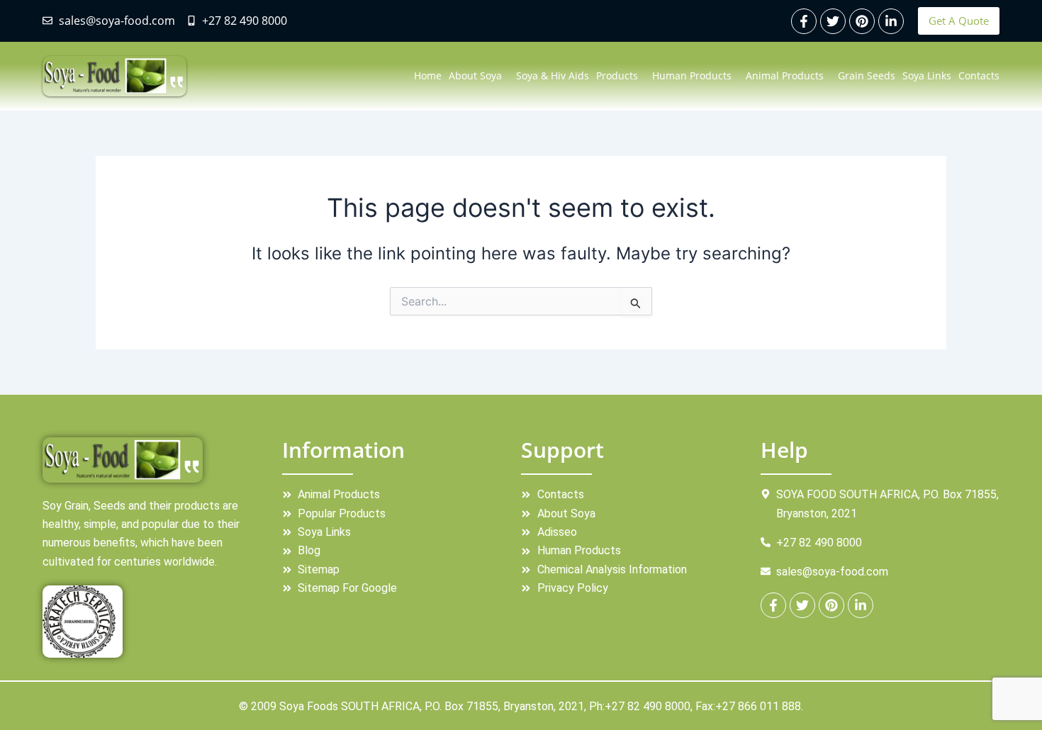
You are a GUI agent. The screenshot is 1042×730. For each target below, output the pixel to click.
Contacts (978, 75)
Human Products (692, 75)
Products (617, 75)
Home (428, 75)
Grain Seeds (866, 75)
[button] (479, 75)
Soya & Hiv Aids (552, 75)
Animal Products (785, 75)
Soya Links (926, 75)
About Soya (475, 75)
